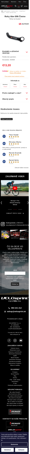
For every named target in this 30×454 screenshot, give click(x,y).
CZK (19, 6)
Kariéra (14, 378)
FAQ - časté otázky (14, 380)
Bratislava (13, 1)
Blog (14, 376)
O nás (14, 384)
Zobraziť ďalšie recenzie (20, 166)
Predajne (14, 373)
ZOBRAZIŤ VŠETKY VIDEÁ (13, 212)
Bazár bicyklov (14, 358)
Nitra (20, 1)
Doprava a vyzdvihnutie (14, 353)
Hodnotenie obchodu (14, 360)
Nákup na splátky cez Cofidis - (18, 72)
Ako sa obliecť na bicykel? (14, 402)
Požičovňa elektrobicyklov (14, 386)
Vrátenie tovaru (14, 349)
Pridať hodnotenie (6, 118)
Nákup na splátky (14, 366)
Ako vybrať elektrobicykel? (14, 397)
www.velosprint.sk (14, 335)
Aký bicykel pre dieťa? (14, 395)
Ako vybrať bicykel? (14, 393)
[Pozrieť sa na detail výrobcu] (23, 23)
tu (1, 440)
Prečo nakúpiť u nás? (14, 92)
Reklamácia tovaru (14, 351)
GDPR (14, 356)
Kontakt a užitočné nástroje (14, 51)
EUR (19, 5)
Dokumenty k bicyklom (14, 364)
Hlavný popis (14, 98)
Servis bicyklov (14, 375)
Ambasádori (14, 382)
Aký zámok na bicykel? (14, 398)
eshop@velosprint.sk (15, 312)
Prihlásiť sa (14, 285)
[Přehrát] (15, 187)
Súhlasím (21, 450)
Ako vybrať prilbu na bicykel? (14, 404)
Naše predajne (5, 1)
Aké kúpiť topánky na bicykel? (14, 406)
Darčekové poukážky (14, 362)
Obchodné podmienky (14, 355)
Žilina (24, 1)
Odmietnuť (7, 450)
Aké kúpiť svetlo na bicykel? (14, 400)
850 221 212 (16, 309)
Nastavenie (14, 444)
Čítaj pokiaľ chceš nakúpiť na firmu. (14, 76)
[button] (2, 201)
